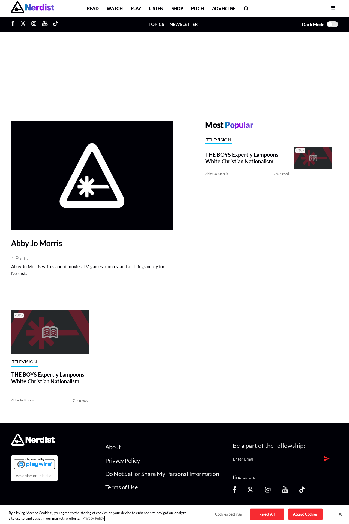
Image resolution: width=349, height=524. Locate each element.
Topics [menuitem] (156, 24)
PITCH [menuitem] (197, 8)
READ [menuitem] (93, 8)
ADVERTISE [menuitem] (224, 8)
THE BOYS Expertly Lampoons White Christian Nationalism (47, 377)
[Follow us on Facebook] (234, 491)
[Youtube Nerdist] (44, 24)
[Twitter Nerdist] (23, 24)
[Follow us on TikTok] (302, 491)
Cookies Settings (228, 514)
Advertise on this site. (34, 476)
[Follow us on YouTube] (285, 491)
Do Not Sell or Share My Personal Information (162, 473)
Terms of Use (121, 487)
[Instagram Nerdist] (33, 24)
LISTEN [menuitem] (156, 8)
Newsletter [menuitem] (184, 24)
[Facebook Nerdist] (14, 24)
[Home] (33, 444)
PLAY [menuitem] (136, 8)
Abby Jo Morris (216, 174)
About (113, 446)
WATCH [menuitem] (114, 8)
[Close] (340, 514)
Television (218, 139)
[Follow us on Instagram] (267, 491)
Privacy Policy (122, 460)
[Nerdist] (32, 8)
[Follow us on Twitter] (250, 491)
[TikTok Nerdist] (55, 24)
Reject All (266, 514)
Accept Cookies (305, 514)
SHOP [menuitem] (177, 8)
